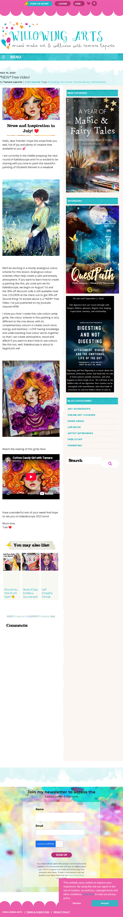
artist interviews (80, 433)
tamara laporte (81, 82)
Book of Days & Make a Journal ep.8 (30, 593)
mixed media (76, 421)
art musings (53, 82)
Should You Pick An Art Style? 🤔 (11, 593)
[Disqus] (31, 670)
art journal (33, 82)
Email (39, 825)
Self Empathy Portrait (47, 593)
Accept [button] (105, 903)
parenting (75, 445)
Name (40, 809)
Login (63, 3)
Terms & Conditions (37, 912)
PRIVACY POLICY (61, 912)
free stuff (75, 439)
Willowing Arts (98, 82)
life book (74, 427)
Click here (88, 894)
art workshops (79, 408)
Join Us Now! (39, 3)
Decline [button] (77, 903)
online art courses (81, 415)
